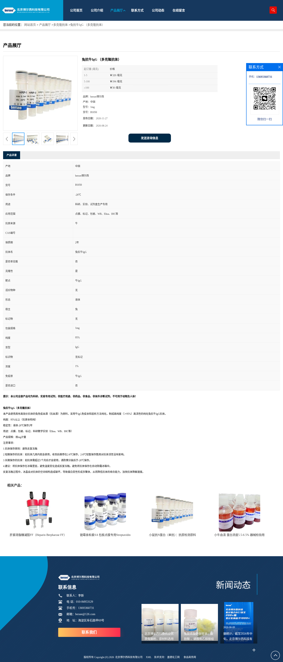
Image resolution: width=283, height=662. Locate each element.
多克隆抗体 (60, 24)
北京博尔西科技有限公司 (129, 657)
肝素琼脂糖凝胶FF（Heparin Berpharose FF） (38, 534)
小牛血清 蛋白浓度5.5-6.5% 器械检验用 (239, 534)
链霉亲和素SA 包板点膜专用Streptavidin (105, 534)
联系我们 (89, 632)
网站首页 (30, 24)
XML (148, 657)
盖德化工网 (173, 657)
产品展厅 (45, 24)
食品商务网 (190, 657)
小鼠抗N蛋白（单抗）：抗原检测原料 (172, 534)
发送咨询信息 (149, 138)
